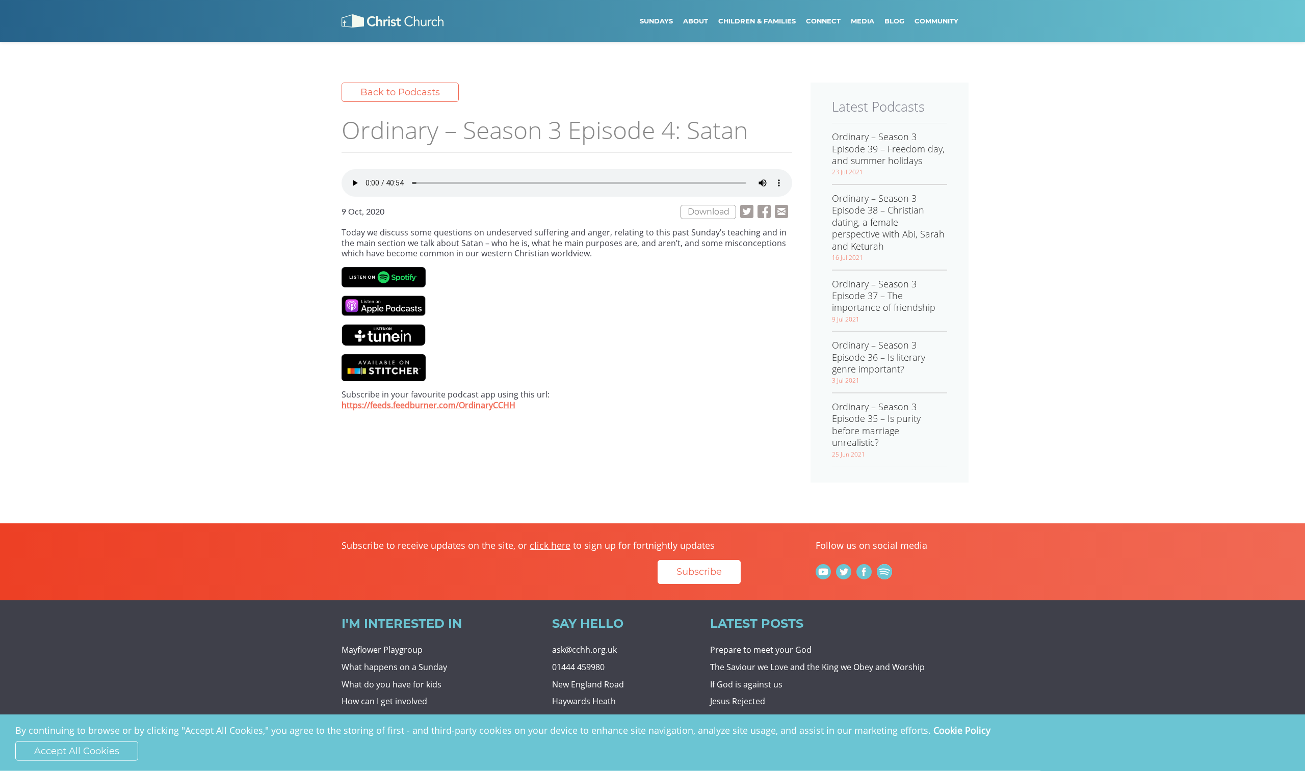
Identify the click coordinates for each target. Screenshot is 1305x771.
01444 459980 (578, 667)
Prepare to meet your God (761, 649)
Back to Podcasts (400, 92)
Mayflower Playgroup (382, 649)
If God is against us (746, 684)
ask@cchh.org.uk (584, 649)
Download (708, 212)
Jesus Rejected (737, 701)
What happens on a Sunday (394, 667)
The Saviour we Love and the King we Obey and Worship (817, 667)
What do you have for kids (391, 684)
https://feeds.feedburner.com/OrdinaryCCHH (428, 405)
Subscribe (699, 571)
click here (550, 545)
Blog (894, 21)
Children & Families (757, 21)
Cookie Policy (961, 730)
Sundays (656, 21)
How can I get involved (384, 701)
